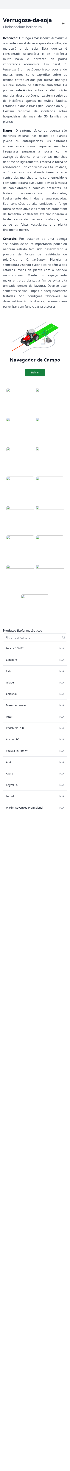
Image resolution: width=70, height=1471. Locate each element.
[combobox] (35, 637)
